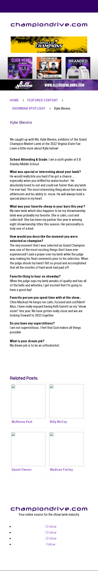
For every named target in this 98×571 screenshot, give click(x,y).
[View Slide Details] (49, 44)
